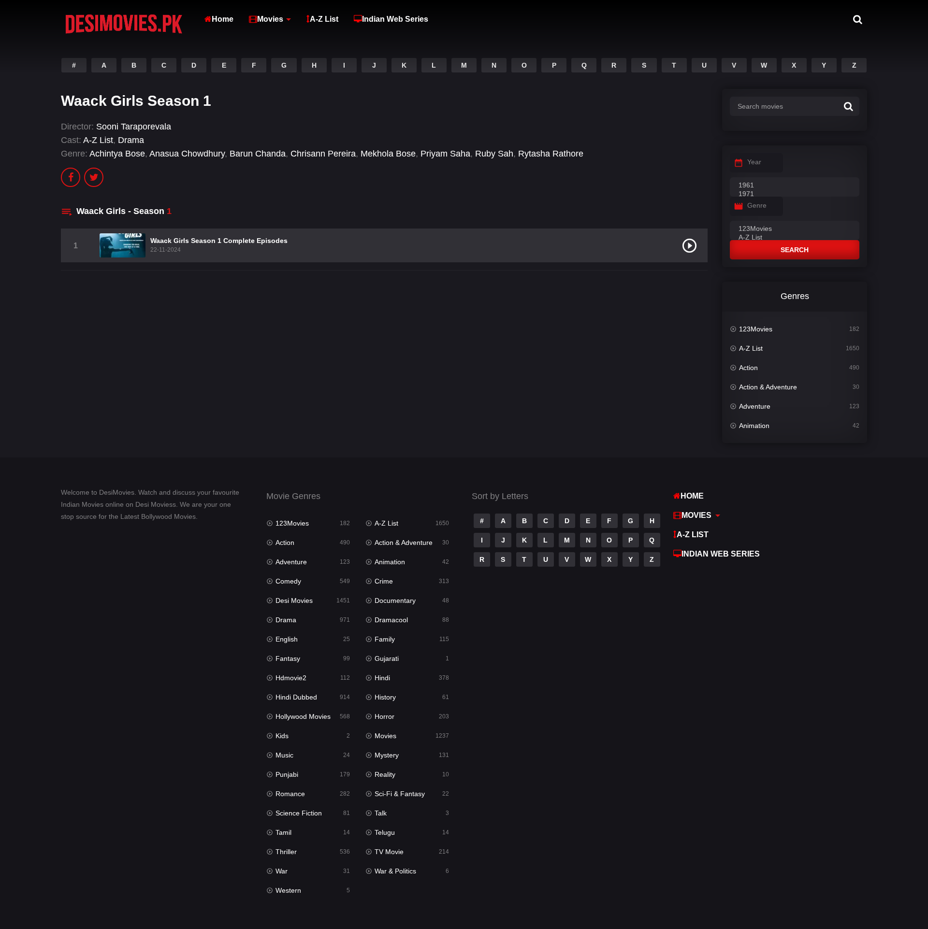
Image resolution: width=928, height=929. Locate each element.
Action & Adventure (768, 387)
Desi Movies (294, 600)
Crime (384, 581)
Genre (757, 205)
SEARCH (795, 250)
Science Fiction (299, 813)
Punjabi (287, 774)
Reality (385, 774)
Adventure (754, 406)
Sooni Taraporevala (133, 126)
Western (288, 890)
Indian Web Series (395, 19)
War (282, 871)
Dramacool (391, 620)
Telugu (385, 832)
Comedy (288, 581)
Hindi (382, 678)
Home (222, 19)
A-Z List (324, 19)
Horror (384, 716)
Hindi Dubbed (296, 697)
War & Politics (395, 871)
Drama (131, 140)
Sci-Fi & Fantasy (400, 794)
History (385, 697)
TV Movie (389, 852)
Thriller (286, 852)
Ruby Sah (494, 153)
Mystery (387, 755)
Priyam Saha (445, 153)
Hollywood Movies (303, 716)
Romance (290, 794)
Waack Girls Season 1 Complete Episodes (219, 240)
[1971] (795, 194)
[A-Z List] (795, 237)
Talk (381, 813)
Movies (270, 19)
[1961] (795, 185)
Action (748, 368)
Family (385, 639)
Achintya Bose (117, 153)
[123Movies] (795, 229)
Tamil (283, 832)
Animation (754, 425)
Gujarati (387, 658)
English (287, 639)
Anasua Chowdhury (187, 153)
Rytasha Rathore (550, 153)
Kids (282, 736)
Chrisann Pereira (323, 153)
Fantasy (288, 658)
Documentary (395, 600)
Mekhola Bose (388, 153)
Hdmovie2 (291, 678)
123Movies (755, 329)
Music (284, 755)
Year (754, 162)
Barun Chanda (258, 153)
